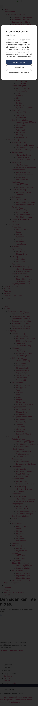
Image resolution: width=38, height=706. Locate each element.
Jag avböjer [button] (19, 67)
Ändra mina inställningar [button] (19, 72)
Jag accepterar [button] (19, 62)
